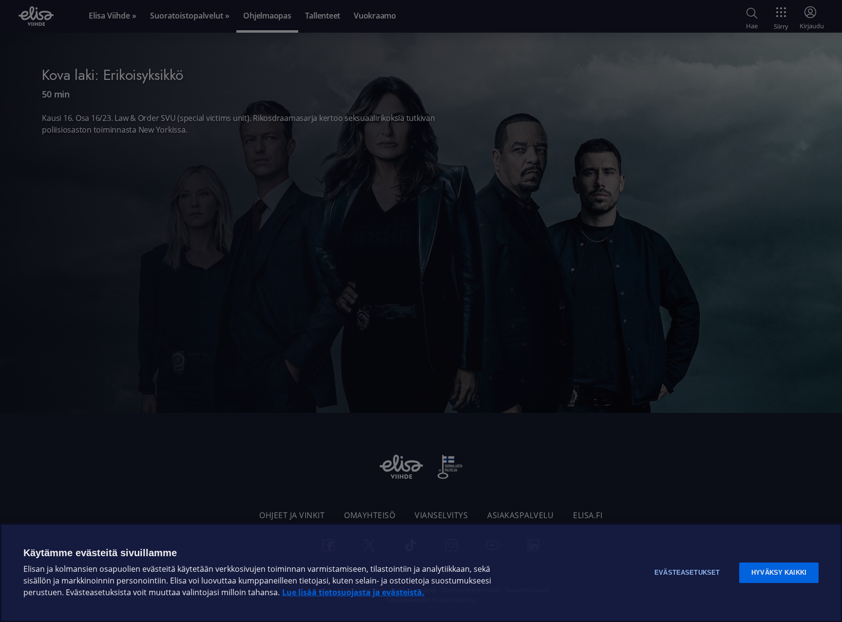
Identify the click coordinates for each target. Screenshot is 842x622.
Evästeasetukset (687, 572)
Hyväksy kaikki (778, 572)
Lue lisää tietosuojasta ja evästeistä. (353, 592)
